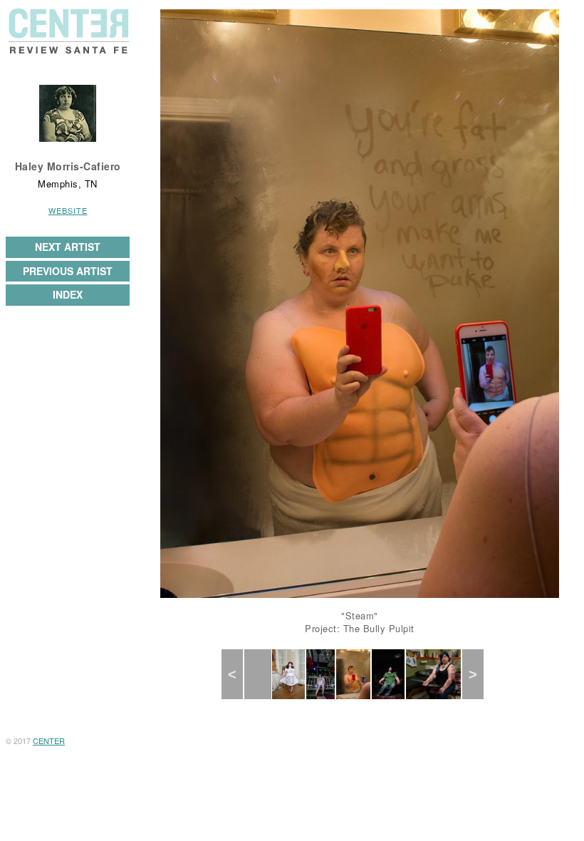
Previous (238, 674)
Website (68, 210)
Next (478, 674)
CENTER (49, 740)
